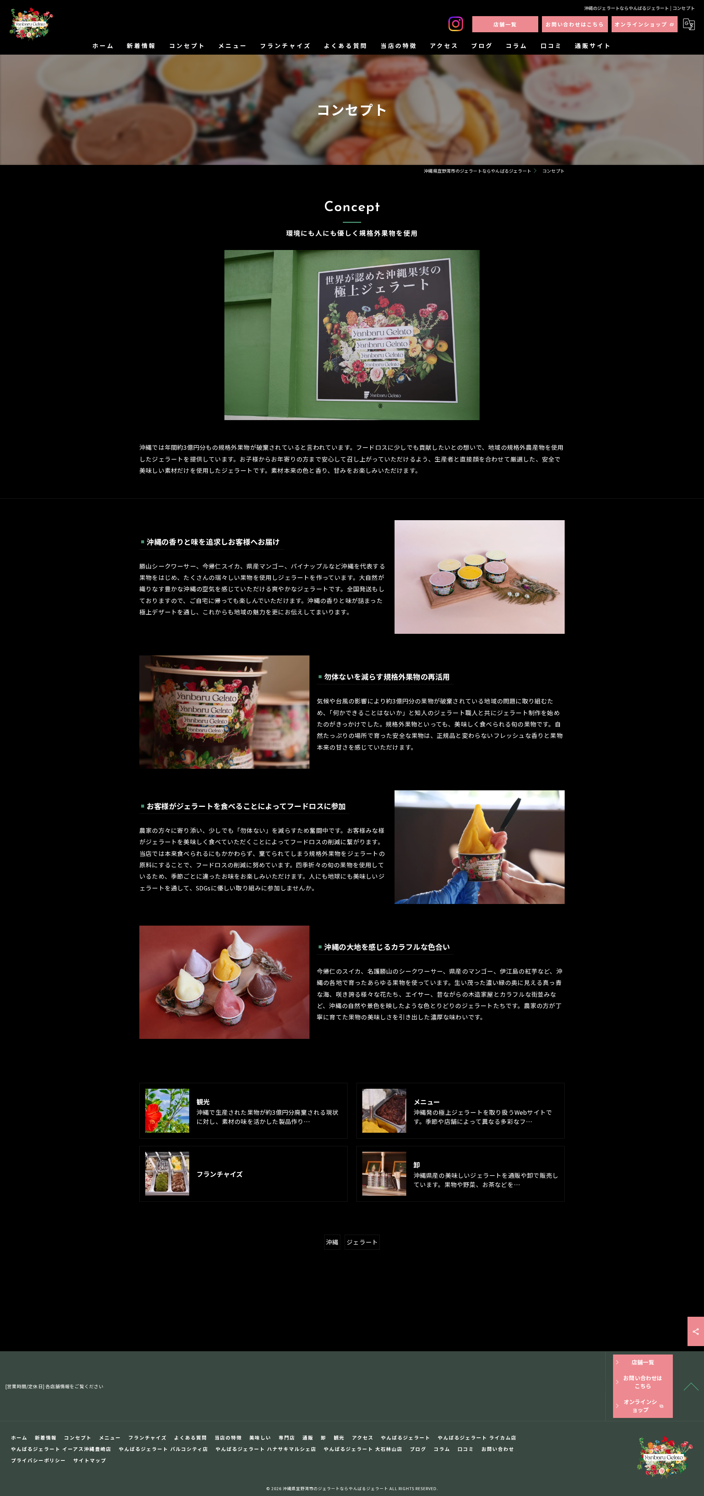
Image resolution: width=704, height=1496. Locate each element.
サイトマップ (89, 1460)
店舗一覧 (505, 24)
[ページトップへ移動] (691, 1386)
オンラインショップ (641, 24)
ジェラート (362, 1242)
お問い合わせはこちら (575, 24)
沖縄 (332, 1242)
